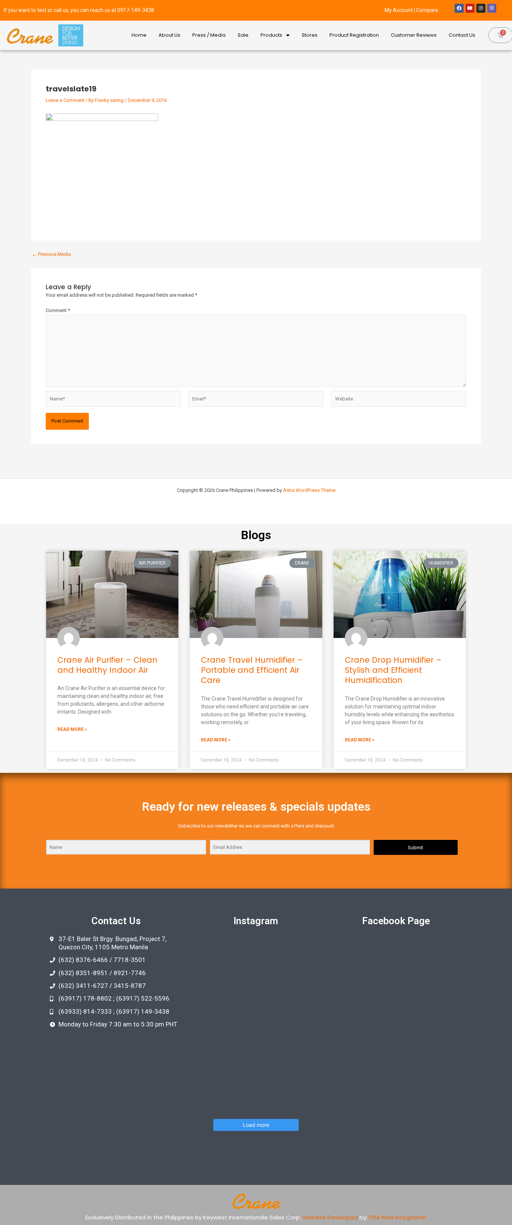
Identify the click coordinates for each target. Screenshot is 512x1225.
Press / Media (209, 35)
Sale (243, 35)
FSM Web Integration (398, 1217)
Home (139, 35)
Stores (309, 35)
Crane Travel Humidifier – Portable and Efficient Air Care (252, 670)
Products (271, 35)
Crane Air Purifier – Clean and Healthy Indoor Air (107, 664)
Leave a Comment (65, 100)
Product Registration (354, 35)
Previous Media (51, 254)
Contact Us (462, 35)
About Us (169, 35)
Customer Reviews (414, 35)
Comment (58, 310)
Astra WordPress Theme (309, 490)
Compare (427, 10)
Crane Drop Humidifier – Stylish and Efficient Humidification (393, 670)
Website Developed (330, 1217)
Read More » (72, 729)
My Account (399, 10)
